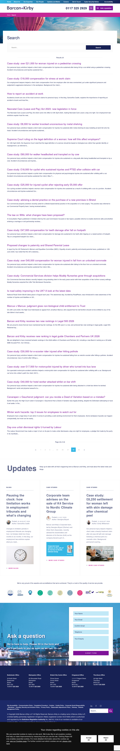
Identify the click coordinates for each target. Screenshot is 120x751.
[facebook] (96, 705)
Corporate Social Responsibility (75, 705)
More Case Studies (56, 560)
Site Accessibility (12, 705)
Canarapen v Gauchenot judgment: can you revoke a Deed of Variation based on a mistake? (56, 396)
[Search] (91, 8)
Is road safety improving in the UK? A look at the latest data (39, 290)
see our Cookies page (18, 741)
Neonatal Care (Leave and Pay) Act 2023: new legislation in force (41, 108)
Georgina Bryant (63, 519)
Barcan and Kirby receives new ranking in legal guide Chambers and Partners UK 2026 (53, 336)
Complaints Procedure (41, 705)
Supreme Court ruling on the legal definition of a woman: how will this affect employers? (53, 139)
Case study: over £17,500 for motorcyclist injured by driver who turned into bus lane (51, 366)
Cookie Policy (60, 705)
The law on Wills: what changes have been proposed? (36, 215)
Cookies (51, 705)
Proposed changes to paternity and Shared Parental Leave (38, 245)
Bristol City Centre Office (58, 675)
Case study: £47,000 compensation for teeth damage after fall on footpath (46, 230)
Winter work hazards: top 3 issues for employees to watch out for (41, 412)
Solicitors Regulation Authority (33, 719)
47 (68, 450)
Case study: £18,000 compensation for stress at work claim (38, 78)
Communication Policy (26, 705)
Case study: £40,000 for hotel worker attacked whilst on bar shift (41, 381)
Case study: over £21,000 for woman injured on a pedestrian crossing (44, 63)
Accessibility (108, 2)
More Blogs (13, 568)
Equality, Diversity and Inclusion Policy (28, 707)
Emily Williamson (103, 523)
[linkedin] (91, 705)
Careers (66, 2)
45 (57, 450)
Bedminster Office (13, 675)
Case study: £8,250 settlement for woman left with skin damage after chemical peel (99, 505)
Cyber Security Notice (91, 2)
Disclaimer (11, 707)
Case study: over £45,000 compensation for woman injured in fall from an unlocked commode (56, 260)
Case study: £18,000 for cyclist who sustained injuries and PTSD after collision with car (53, 169)
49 (79, 450)
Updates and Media (53, 2)
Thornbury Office (99, 675)
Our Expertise (28, 2)
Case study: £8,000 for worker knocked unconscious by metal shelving (44, 124)
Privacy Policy (45, 707)
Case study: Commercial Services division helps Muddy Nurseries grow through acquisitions (56, 275)
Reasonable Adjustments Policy (61, 707)
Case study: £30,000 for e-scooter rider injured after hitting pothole (43, 351)
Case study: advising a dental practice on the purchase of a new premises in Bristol (51, 199)
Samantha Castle (23, 523)
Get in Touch (76, 2)
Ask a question (106, 8)
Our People (40, 2)
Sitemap (74, 707)
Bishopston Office (35, 675)
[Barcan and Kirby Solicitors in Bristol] (20, 8)
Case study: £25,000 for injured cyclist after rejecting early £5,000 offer (44, 184)
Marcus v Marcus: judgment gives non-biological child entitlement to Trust (46, 306)
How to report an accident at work (25, 93)
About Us (17, 2)
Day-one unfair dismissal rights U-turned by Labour (34, 427)
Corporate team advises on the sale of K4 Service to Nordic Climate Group (59, 503)
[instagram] (100, 705)
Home (9, 2)
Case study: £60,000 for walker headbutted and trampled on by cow (43, 154)
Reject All (106, 739)
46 (63, 450)
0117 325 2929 (76, 8)
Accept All (88, 739)
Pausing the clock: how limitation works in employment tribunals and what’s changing (18, 505)
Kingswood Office (78, 675)
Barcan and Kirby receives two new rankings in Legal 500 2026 (40, 321)
